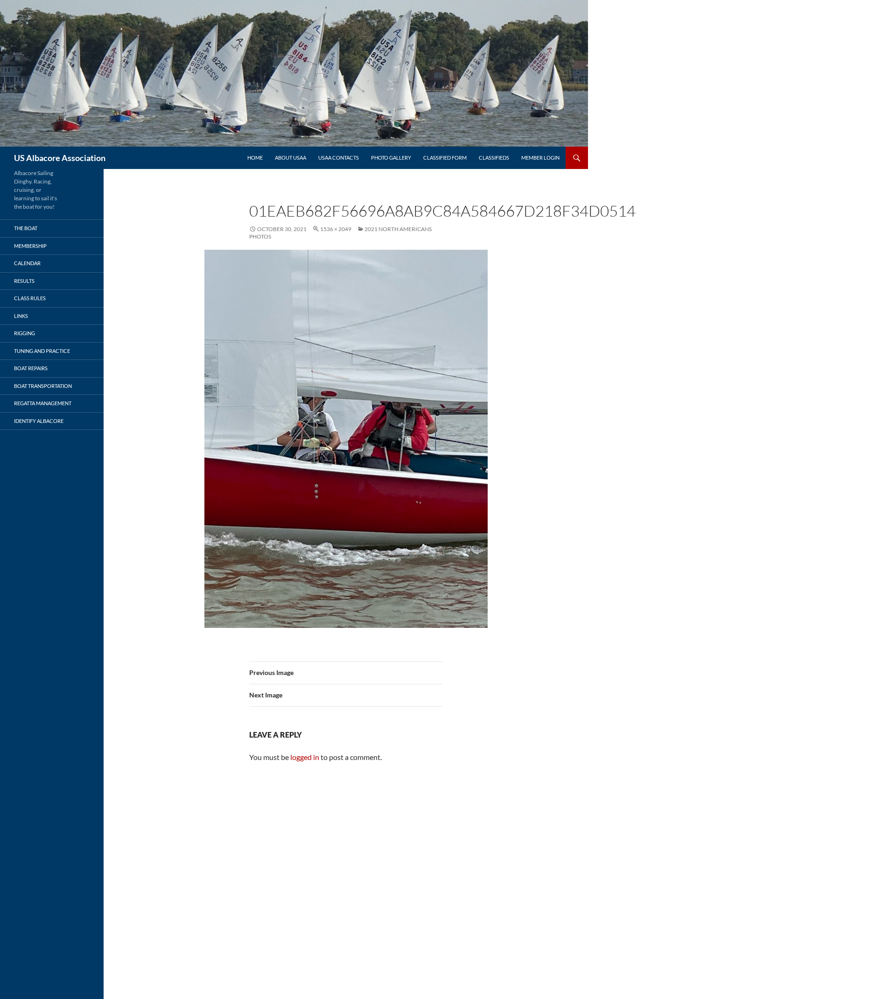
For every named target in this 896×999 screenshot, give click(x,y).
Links (21, 316)
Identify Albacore (38, 421)
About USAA (290, 158)
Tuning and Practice (42, 351)
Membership (30, 246)
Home (255, 158)
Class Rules (30, 298)
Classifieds (494, 158)
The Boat (25, 228)
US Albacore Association (59, 158)
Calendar (27, 263)
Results (24, 281)
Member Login (540, 158)
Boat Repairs (31, 368)
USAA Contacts (338, 158)
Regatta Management (42, 403)
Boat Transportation (43, 386)
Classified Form (445, 158)
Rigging (24, 333)
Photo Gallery (391, 158)
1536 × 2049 (335, 228)
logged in (304, 757)
